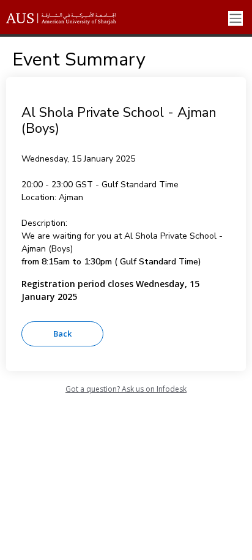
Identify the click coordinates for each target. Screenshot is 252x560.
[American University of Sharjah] (70, 18)
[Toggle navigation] (235, 18)
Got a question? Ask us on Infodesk (126, 389)
